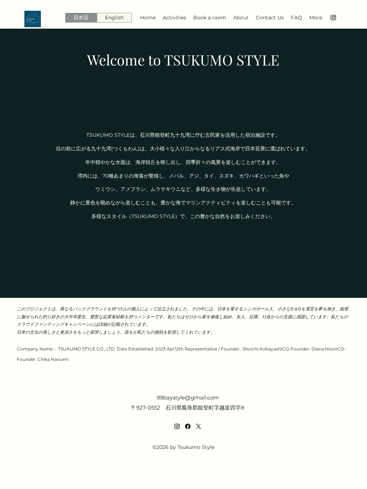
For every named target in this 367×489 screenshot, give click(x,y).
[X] (198, 426)
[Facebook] (187, 426)
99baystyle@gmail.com (188, 397)
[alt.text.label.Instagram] (333, 17)
